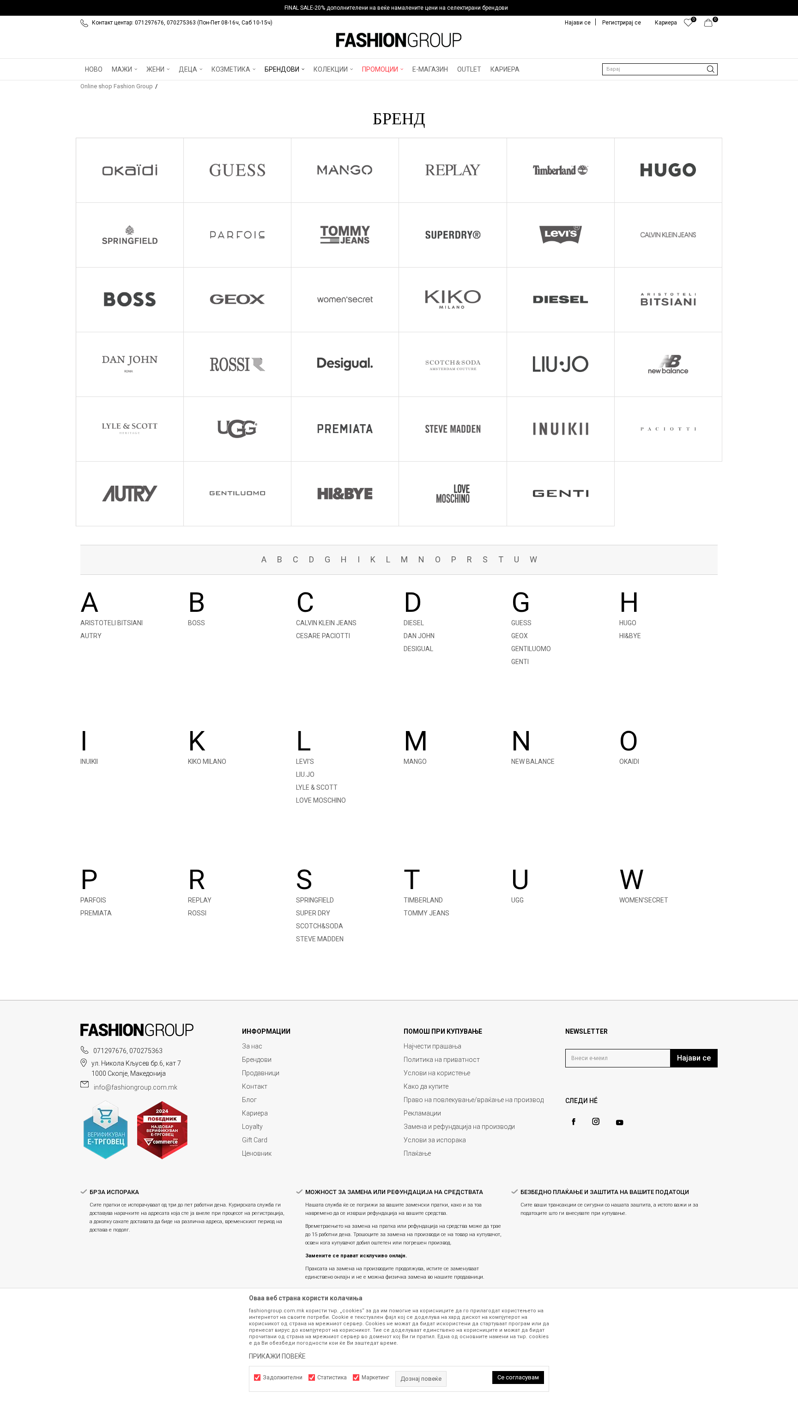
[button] (660, 69)
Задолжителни (282, 1377)
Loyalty (252, 1126)
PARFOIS (93, 900)
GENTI (520, 661)
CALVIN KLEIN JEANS (326, 623)
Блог (249, 1099)
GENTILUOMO (531, 648)
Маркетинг (375, 1377)
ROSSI (197, 913)
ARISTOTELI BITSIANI (111, 623)
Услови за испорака (435, 1140)
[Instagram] (595, 1121)
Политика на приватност (442, 1059)
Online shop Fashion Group (116, 86)
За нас (252, 1046)
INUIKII (89, 761)
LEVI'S (305, 761)
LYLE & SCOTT (317, 787)
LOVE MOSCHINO (321, 800)
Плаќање (417, 1153)
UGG (517, 900)
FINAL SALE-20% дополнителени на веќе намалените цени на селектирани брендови (396, 8)
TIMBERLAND (423, 900)
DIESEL (414, 623)
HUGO (627, 623)
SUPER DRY (313, 913)
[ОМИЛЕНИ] (688, 25)
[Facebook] (573, 1121)
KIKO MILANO (207, 761)
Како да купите (426, 1086)
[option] (399, 8)
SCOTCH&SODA (319, 926)
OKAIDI (629, 761)
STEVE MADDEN (320, 939)
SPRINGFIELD (315, 900)
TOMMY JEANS (426, 913)
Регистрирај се (621, 22)
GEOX (519, 636)
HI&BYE (630, 636)
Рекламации (422, 1113)
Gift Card (254, 1140)
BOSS (196, 623)
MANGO (415, 761)
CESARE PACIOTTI (323, 636)
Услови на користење (437, 1073)
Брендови (257, 1059)
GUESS (521, 623)
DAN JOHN (419, 636)
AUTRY (91, 636)
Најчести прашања (432, 1046)
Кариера (255, 1113)
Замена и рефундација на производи (459, 1126)
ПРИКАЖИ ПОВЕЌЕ (277, 1356)
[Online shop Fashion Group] (399, 40)
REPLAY (200, 900)
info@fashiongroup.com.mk (135, 1087)
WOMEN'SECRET (643, 900)
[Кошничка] (711, 25)
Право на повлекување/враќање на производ (474, 1099)
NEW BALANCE (533, 761)
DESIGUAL (418, 648)
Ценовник (257, 1153)
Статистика (332, 1377)
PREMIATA (96, 913)
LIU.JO (305, 774)
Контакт (254, 1086)
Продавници (260, 1073)
